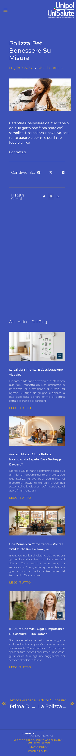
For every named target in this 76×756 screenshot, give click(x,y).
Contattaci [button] (17, 152)
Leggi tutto (20, 408)
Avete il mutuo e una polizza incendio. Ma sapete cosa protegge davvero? (35, 459)
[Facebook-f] (44, 196)
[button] (19, 9)
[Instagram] (51, 196)
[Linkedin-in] (58, 196)
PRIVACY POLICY (38, 746)
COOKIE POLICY (38, 751)
